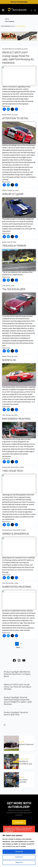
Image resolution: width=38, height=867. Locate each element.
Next (19, 647)
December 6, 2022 (19, 530)
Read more (6, 106)
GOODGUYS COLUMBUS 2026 (25, 763)
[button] (3, 10)
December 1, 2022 (12, 583)
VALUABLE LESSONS (23, 781)
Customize (19, 857)
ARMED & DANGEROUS (15, 533)
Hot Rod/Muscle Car (9, 49)
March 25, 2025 (12, 115)
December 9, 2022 (17, 467)
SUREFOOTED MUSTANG (16, 586)
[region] (19, 849)
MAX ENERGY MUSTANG (16, 418)
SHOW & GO (9, 360)
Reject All (19, 862)
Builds (4, 115)
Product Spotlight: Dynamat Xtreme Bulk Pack (16, 713)
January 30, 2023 (11, 415)
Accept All (19, 851)
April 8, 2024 (10, 285)
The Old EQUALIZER (13, 289)
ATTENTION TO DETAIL (15, 118)
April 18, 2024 (11, 242)
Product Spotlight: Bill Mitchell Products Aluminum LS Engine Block (17, 674)
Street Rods (24, 759)
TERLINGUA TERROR (14, 245)
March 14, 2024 (12, 356)
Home (7, 19)
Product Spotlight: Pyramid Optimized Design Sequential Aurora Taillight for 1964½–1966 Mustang (18, 700)
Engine (21, 777)
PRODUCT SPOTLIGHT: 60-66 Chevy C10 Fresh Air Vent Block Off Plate (17, 687)
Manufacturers (7, 530)
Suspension (6, 467)
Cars (3, 285)
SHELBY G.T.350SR (12, 194)
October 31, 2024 (13, 190)
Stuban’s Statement (26, 744)
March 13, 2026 (22, 49)
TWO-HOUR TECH (12, 470)
